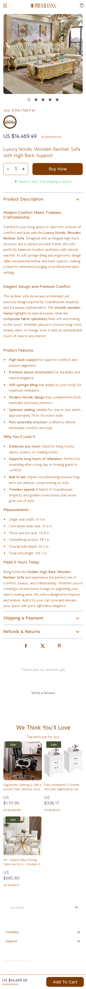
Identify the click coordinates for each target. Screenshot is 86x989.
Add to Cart (65, 982)
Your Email (17, 907)
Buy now (58, 169)
